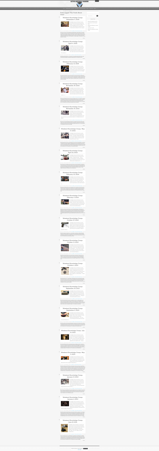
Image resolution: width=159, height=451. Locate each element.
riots (73, 369)
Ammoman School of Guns (78, 75)
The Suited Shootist (68, 370)
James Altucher (68, 279)
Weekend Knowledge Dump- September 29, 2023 (73, 287)
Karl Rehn (82, 143)
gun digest (77, 99)
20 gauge (62, 187)
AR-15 (77, 98)
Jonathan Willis (78, 143)
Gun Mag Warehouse (72, 143)
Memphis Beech (82, 188)
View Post (84, 58)
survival (83, 369)
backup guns (73, 344)
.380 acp (62, 98)
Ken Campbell (75, 188)
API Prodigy (69, 32)
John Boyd (82, 76)
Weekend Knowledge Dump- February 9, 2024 (73, 196)
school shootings (79, 35)
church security (65, 256)
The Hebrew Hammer (62, 370)
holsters (74, 34)
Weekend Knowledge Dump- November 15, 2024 (73, 108)
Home (64, 8)
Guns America (79, 99)
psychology (67, 189)
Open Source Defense (80, 166)
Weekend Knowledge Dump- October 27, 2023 (73, 219)
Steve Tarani (67, 415)
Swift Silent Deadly (73, 57)
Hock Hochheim (74, 122)
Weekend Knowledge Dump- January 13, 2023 (73, 376)
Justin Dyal (71, 279)
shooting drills (69, 57)
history (72, 34)
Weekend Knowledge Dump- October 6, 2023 (73, 264)
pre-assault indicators (74, 77)
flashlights (69, 143)
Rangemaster (73, 280)
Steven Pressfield (71, 415)
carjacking (82, 344)
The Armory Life (63, 439)
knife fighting (74, 279)
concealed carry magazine (82, 98)
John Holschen (75, 324)
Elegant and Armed (73, 33)
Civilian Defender (79, 32)
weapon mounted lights (77, 439)
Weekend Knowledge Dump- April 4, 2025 (73, 42)
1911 (61, 32)
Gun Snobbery (79, 76)
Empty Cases (77, 33)
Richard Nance (72, 189)
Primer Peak (68, 123)
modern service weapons (78, 144)
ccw (68, 56)
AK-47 (63, 32)
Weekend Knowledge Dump (78, 30)
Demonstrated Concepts (66, 33)
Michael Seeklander (73, 166)
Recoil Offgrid (64, 101)
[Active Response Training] (79, 3)
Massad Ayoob (81, 34)
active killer (62, 75)
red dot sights (68, 369)
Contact (87, 8)
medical (68, 144)
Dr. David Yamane (74, 256)
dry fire (70, 33)
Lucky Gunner (62, 144)
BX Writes (75, 32)
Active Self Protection (65, 98)
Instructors (72, 8)
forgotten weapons (82, 278)
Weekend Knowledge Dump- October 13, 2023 (73, 241)
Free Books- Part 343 (91, 27)
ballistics (82, 75)
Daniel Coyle (80, 187)
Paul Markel (73, 100)
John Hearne (72, 324)
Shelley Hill (75, 369)
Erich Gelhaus (80, 33)
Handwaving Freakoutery (69, 122)
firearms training (65, 34)
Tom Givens (82, 415)
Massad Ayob (83, 324)
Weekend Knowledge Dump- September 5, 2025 (73, 18)
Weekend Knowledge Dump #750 (92, 21)
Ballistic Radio (70, 435)
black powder (63, 56)
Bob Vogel (66, 56)
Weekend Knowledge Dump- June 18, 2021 (73, 421)
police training (64, 123)
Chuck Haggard (74, 435)
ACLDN (66, 121)
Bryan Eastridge (72, 32)
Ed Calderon (81, 121)
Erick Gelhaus (72, 76)
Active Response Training (67, 75)
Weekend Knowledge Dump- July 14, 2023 (73, 331)
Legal (83, 56)
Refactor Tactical (68, 145)
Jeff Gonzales (68, 324)
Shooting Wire (79, 189)
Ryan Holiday (81, 280)
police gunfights (69, 437)
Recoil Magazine (66, 57)
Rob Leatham (78, 280)
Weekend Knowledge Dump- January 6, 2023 (73, 398)
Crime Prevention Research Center (64, 165)
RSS (98, 1)
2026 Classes (76, 8)
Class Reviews (91, 8)
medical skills (63, 77)
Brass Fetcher (75, 142)
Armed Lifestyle (70, 344)
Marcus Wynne (62, 166)
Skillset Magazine (64, 415)
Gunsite (83, 99)
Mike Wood (74, 144)
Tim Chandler (81, 370)
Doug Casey (78, 121)
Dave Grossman (69, 256)
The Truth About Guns (78, 57)
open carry (66, 77)
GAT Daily (74, 165)
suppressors (72, 78)
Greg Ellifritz (73, 30)
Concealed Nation (75, 56)
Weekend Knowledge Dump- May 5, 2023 (73, 353)
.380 (61, 56)
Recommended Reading (82, 8)
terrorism (78, 123)
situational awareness (74, 101)
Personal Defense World (77, 100)
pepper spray (69, 77)
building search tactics (77, 344)
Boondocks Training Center (79, 255)
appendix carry (73, 300)
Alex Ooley (69, 98)
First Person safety (77, 278)
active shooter (71, 75)
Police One (61, 145)
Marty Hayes (79, 122)
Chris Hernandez (65, 76)
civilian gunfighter (79, 142)
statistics (70, 78)
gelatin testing (78, 56)
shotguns (67, 78)
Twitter (96, 1)
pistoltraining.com (66, 280)
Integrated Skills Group (82, 165)
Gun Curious (77, 256)
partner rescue (65, 437)
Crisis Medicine (62, 143)
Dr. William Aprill (73, 278)
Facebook (95, 1)
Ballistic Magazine (76, 209)
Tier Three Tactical (77, 370)
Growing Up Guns (77, 165)
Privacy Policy (79, 449)
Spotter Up (77, 145)
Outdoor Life (72, 35)
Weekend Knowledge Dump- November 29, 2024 (73, 85)
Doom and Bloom (82, 435)
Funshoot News (69, 34)
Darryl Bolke (61, 33)
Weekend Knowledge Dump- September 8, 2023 (73, 309)
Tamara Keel (74, 415)
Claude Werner (71, 56)
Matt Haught (80, 279)
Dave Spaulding (78, 435)
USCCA (68, 124)
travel (81, 57)
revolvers (75, 35)
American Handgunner (73, 98)
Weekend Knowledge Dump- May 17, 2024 (73, 130)
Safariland (82, 77)
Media (95, 8)
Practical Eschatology (73, 437)
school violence (82, 35)
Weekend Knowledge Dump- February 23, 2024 (73, 173)
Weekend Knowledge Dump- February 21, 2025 (73, 63)
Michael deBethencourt (65, 35)
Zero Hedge (70, 124)
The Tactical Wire (80, 78)
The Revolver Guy (64, 392)
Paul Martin (61, 123)
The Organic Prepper (82, 123)
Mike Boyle (70, 35)
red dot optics (79, 77)
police (71, 77)
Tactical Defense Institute (80, 438)
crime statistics (82, 32)
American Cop (65, 32)
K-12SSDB (78, 34)
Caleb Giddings (80, 209)
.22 (61, 164)
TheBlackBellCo (85, 448)
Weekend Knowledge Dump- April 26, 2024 (73, 152)
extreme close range (62, 436)
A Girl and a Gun (63, 121)
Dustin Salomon (75, 323)
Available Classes (68, 8)
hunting (76, 34)
